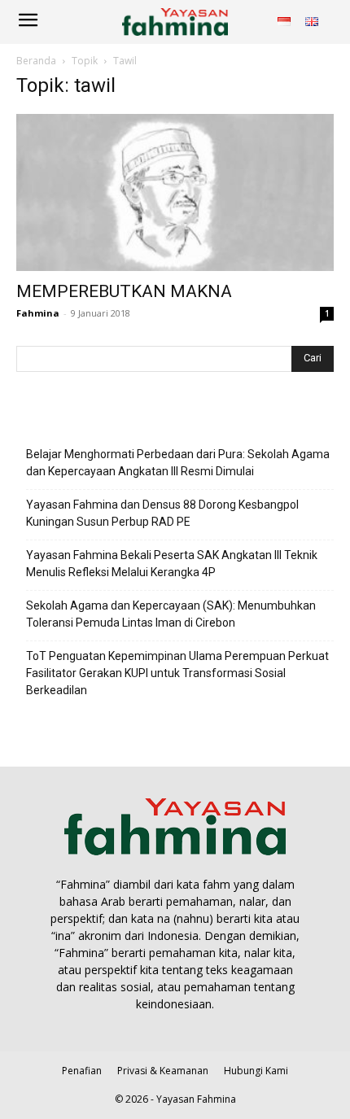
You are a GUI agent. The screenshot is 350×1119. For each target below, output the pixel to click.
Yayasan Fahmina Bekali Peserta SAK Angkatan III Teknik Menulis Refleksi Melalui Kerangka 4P (171, 564)
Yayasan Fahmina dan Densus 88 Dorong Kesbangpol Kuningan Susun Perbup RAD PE (162, 513)
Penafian (82, 1070)
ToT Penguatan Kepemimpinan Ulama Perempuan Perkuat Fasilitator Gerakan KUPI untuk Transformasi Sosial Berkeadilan (177, 673)
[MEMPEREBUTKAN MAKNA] (175, 192)
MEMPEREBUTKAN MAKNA (124, 291)
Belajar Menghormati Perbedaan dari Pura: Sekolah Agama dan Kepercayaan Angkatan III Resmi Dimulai (178, 463)
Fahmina (37, 313)
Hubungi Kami (256, 1070)
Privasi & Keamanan (162, 1070)
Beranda (36, 61)
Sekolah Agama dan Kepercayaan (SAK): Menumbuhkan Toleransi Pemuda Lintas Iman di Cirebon (171, 614)
